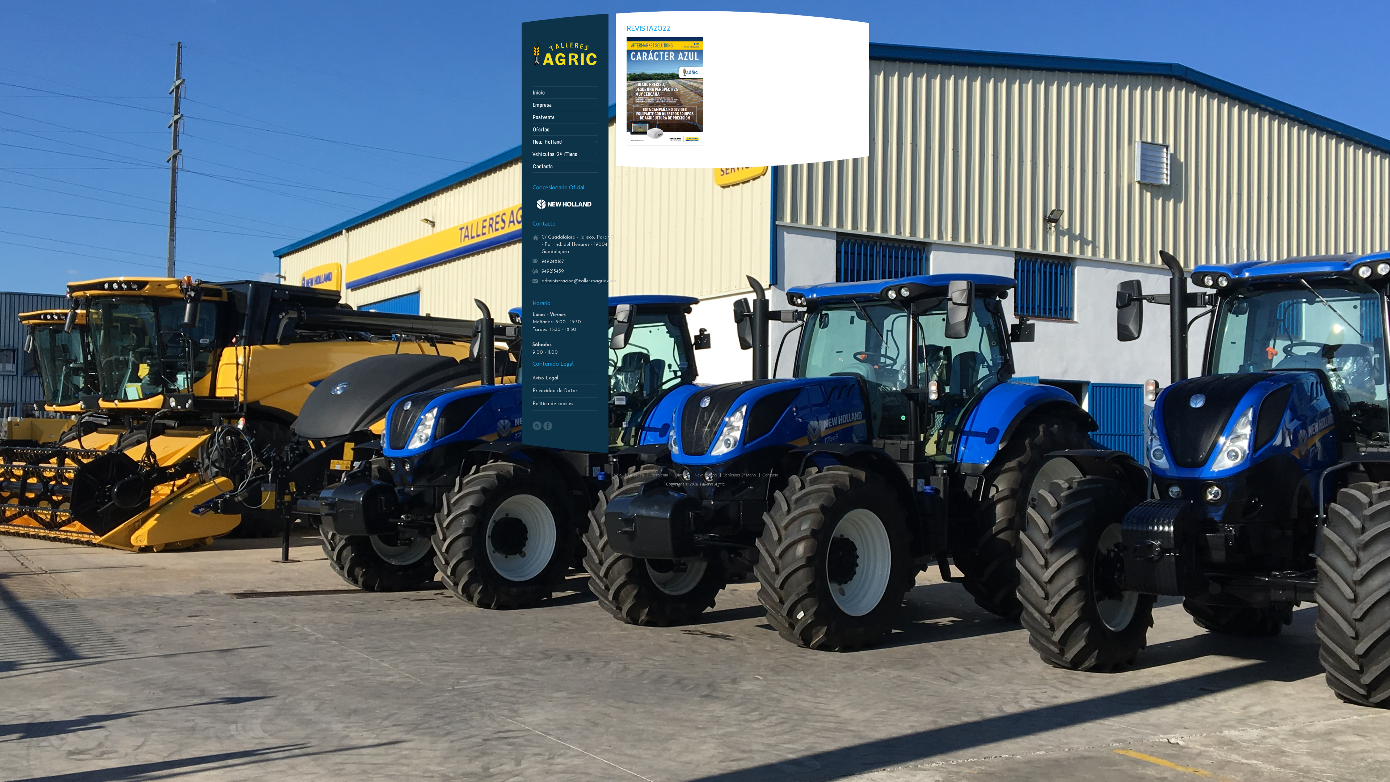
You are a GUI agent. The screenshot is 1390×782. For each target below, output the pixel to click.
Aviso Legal (545, 378)
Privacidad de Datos (555, 390)
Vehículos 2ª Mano (554, 154)
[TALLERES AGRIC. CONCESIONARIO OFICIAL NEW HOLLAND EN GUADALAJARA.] (565, 67)
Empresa (542, 105)
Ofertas (540, 129)
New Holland (547, 141)
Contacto (542, 166)
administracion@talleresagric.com (579, 281)
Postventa (543, 117)
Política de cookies (552, 403)
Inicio (538, 92)
